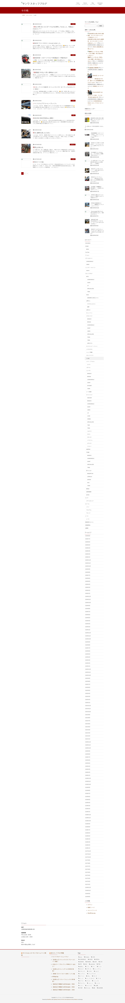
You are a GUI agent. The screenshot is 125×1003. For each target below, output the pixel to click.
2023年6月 (87, 651)
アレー (93, 966)
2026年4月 (87, 548)
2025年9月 (87, 569)
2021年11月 (88, 708)
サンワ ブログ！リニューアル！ (60, 956)
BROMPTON (90, 473)
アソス (87, 966)
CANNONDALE (97, 101)
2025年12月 (88, 560)
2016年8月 (87, 896)
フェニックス (96, 980)
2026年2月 (87, 554)
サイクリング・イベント (91, 346)
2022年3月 (87, 696)
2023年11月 (88, 635)
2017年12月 (88, 851)
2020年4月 (87, 766)
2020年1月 (87, 775)
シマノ (87, 506)
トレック (81, 978)
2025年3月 (87, 587)
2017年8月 (87, 863)
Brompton (87, 957)
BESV (87, 249)
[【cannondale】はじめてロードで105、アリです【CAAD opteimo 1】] (90, 92)
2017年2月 (87, 881)
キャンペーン (89, 312)
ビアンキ (81, 980)
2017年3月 (87, 878)
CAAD (93, 957)
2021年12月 (88, 705)
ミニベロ (88, 370)
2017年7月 (87, 866)
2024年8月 (87, 608)
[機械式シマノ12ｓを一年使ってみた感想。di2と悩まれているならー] (96, 53)
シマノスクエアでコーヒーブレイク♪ (45, 103)
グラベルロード (88, 258)
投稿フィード (91, 907)
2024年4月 (87, 620)
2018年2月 (87, 845)
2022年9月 (87, 678)
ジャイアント (82, 973)
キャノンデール (97, 968)
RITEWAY (89, 385)
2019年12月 (88, 778)
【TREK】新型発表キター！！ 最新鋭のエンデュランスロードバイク (97, 204)
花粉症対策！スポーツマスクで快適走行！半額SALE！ (50, 58)
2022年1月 (87, 702)
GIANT (88, 282)
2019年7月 (87, 793)
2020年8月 (87, 754)
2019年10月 (88, 784)
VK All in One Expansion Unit (67, 999)
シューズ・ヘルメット (90, 267)
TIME (88, 425)
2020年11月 (88, 745)
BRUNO (89, 322)
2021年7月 (87, 720)
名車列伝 (88, 449)
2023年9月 (87, 642)
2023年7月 (87, 648)
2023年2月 (87, 663)
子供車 (87, 452)
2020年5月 (87, 763)
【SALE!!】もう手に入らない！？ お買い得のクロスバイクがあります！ (97, 170)
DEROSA (97, 959)
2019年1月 (87, 811)
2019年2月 (87, 808)
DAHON (89, 479)
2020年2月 (87, 772)
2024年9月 (87, 605)
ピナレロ (89, 443)
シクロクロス (89, 349)
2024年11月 (88, 599)
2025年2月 (87, 590)
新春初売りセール (89, 522)
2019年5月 (87, 799)
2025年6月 (87, 578)
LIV (88, 412)
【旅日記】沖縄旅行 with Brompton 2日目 (63, 987)
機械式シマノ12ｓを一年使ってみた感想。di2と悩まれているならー (95, 59)
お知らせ (72, 144)
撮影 (94, 987)
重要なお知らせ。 (38, 147)
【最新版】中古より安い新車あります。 (46, 72)
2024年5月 (87, 617)
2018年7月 (87, 829)
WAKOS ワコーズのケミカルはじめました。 (47, 43)
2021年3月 (87, 732)
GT (88, 285)
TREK (88, 291)
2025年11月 (88, 563)
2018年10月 (88, 820)
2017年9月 (87, 860)
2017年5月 (87, 872)
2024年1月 (87, 629)
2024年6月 (87, 614)
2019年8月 (87, 790)
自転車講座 (88, 491)
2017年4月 (87, 875)
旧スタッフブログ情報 (57, 953)
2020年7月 (87, 757)
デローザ (89, 437)
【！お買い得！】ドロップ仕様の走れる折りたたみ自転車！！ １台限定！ (97, 162)
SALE (94, 46)
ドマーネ (99, 978)
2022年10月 (88, 675)
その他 (73, 24)
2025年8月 (87, 572)
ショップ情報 (89, 352)
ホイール (87, 503)
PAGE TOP (121, 971)
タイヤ (88, 364)
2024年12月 (88, 596)
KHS (88, 482)
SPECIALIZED (71, 84)
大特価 (96, 985)
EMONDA (89, 961)
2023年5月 (87, 654)
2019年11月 (88, 781)
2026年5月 (87, 545)
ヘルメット (90, 983)
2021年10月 (88, 711)
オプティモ (88, 968)
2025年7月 (87, 575)
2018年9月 (87, 823)
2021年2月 (87, 735)
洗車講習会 (87, 525)
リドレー (89, 446)
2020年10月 (88, 748)
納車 (88, 306)
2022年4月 (87, 693)
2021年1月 (87, 739)
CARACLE (89, 476)
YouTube (87, 252)
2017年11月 (88, 854)
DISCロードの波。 (39, 162)
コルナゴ (89, 431)
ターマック (82, 976)
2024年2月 (87, 626)
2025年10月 (88, 566)
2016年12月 (88, 887)
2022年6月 (87, 687)
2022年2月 (87, 699)
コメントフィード (92, 910)
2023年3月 (87, 660)
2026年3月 (87, 551)
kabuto (87, 270)
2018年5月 (87, 836)
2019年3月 (87, 805)
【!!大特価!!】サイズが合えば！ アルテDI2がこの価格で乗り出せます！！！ (97, 154)
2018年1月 (87, 848)
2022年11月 (88, 672)
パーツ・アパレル (90, 361)
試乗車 (86, 528)
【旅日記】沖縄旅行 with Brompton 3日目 (63, 984)
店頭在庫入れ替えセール (92, 297)
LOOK (88, 416)
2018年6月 (87, 832)
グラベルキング (89, 500)
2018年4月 (87, 839)
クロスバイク (89, 315)
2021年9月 (87, 714)
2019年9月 (87, 787)
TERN (88, 337)
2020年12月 (88, 742)
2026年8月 (87, 535)
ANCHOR (89, 397)
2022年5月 (87, 690)
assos (81, 957)
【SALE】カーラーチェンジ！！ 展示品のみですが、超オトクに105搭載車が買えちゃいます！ (96, 79)
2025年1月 (87, 593)
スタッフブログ (93, 65)
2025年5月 (87, 581)
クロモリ (90, 971)
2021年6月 (87, 723)
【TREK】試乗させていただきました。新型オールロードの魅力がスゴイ (97, 196)
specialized (92, 964)
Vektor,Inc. (76, 999)
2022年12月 (88, 669)
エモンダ (81, 968)
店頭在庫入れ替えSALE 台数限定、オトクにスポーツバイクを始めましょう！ (96, 41)
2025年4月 (87, 584)
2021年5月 (87, 726)
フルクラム (88, 510)
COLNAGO (87, 243)
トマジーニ (89, 440)
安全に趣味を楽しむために (41, 133)
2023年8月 (87, 645)
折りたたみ (88, 470)
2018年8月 (87, 826)
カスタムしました (91, 303)
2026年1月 (87, 557)
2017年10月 (88, 857)
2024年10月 (88, 602)
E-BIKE (87, 246)
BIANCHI (89, 319)
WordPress (49, 999)
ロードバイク (89, 394)
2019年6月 (87, 796)
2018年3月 (87, 842)
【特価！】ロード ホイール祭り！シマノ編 (63, 973)
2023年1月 (87, 666)
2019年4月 (87, 802)
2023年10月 (88, 638)
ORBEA (95, 86)
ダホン (88, 976)
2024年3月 (87, 623)
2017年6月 (87, 869)
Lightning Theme (57, 999)
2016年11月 (88, 890)
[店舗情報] (90, 67)
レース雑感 (88, 391)
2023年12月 (88, 632)
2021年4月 (87, 729)
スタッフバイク (89, 355)
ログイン (90, 904)
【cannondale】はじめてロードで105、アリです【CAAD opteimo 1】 (95, 95)
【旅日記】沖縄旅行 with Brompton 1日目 (63, 989)
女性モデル (89, 343)
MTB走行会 (55, 976)
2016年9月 (87, 893)
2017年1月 (87, 884)
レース (86, 516)
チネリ (88, 434)
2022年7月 (87, 684)
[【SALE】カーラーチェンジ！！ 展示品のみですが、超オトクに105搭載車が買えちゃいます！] (90, 75)
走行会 (87, 494)
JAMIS (87, 264)
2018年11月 (88, 817)
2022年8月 (87, 681)
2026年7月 (87, 538)
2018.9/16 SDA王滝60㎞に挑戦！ (43, 118)
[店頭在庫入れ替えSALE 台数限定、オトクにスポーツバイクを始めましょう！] (96, 35)
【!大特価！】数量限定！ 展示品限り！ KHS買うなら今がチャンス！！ (97, 188)
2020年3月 (87, 769)
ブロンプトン (82, 983)
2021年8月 (87, 717)
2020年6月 (87, 760)
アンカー (87, 255)
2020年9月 (87, 751)
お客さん (88, 300)
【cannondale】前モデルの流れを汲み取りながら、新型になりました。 (97, 213)
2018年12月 (88, 814)
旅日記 (87, 488)
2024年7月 (87, 611)
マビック (88, 513)
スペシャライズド (92, 973)
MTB (73, 115)
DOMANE (82, 961)
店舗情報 (96, 67)
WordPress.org (91, 913)
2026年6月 (87, 541)
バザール (88, 367)
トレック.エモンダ (90, 978)
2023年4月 (87, 657)
